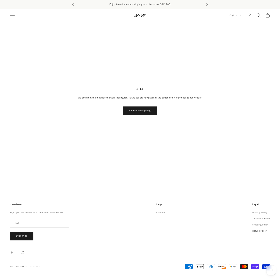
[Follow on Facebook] (12, 252)
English (233, 15)
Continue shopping (140, 110)
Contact (160, 212)
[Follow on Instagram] (22, 252)
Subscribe (21, 235)
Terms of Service (261, 218)
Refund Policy (259, 230)
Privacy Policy (259, 212)
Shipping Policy (260, 224)
